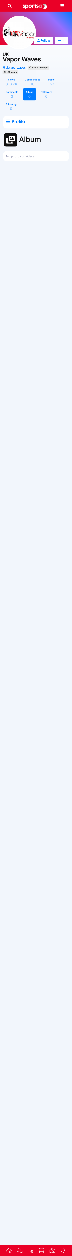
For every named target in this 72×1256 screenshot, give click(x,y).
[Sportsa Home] (8, 1250)
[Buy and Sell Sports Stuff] (41, 1250)
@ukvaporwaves (14, 67)
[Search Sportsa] (9, 6)
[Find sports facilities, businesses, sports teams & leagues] (52, 1250)
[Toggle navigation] (62, 6)
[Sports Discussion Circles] (19, 1250)
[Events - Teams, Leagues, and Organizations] (30, 1250)
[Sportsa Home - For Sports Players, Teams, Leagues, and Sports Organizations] (35, 6)
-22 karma (12, 72)
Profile (18, 121)
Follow (45, 40)
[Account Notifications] (63, 1250)
